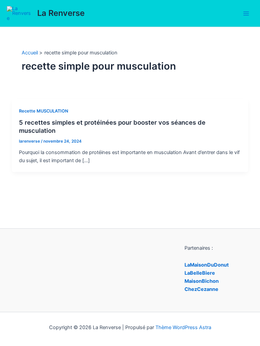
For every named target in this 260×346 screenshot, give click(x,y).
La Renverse (61, 13)
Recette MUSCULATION (43, 111)
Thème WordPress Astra (183, 327)
